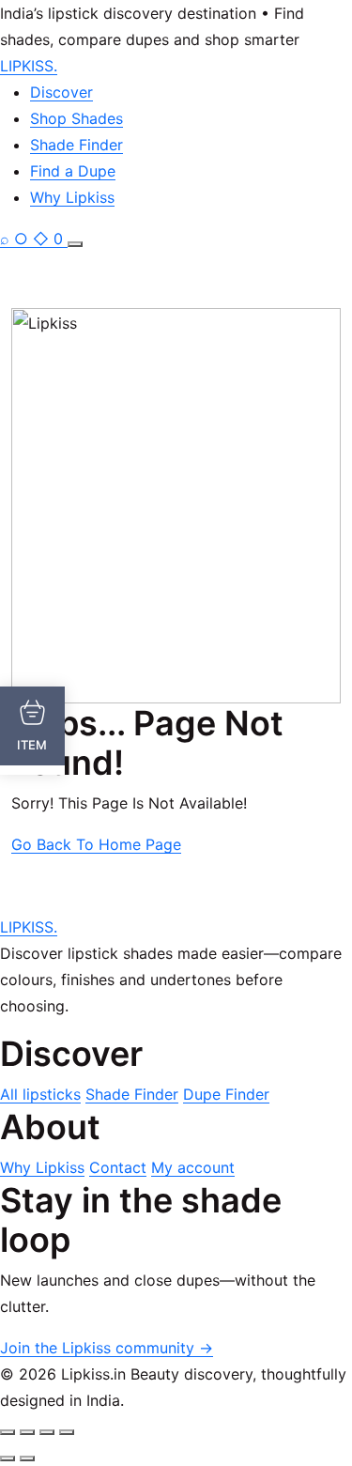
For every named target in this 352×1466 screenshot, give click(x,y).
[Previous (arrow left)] (7, 1458)
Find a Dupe (72, 171)
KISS (28, 65)
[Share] (46, 1432)
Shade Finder (76, 144)
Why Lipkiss (72, 197)
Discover (61, 92)
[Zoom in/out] (7, 1432)
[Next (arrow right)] (27, 1458)
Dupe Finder (226, 1094)
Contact (117, 1167)
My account (193, 1167)
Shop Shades (76, 118)
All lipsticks (40, 1094)
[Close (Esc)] (66, 1432)
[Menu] (75, 244)
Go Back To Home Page (96, 844)
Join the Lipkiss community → (106, 1347)
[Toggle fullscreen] (27, 1432)
